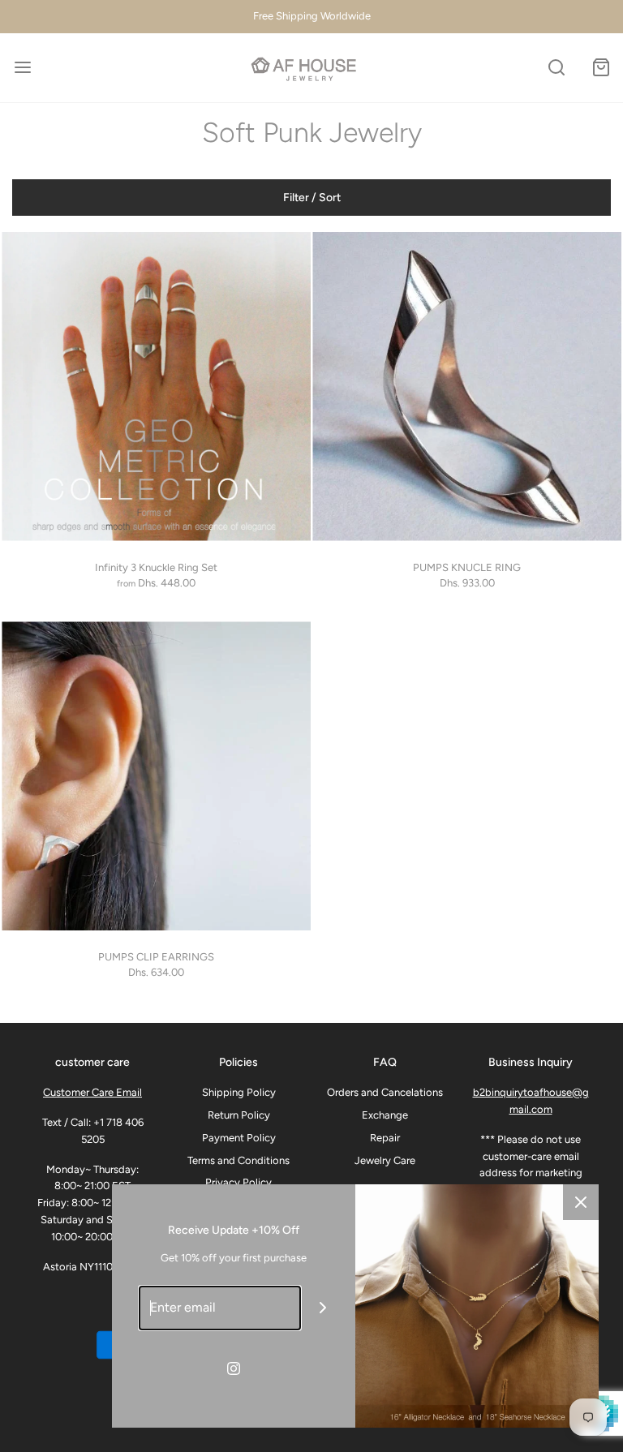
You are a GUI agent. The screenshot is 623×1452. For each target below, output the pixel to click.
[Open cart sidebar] (600, 67)
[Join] (323, 1308)
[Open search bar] (556, 67)
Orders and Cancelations (385, 1092)
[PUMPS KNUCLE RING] (466, 386)
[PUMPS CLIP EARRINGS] (156, 775)
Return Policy (239, 1115)
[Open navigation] (22, 67)
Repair (385, 1138)
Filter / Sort (312, 197)
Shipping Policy (239, 1092)
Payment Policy (239, 1138)
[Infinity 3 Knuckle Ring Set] (156, 386)
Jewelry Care (384, 1160)
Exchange (385, 1115)
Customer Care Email (92, 1092)
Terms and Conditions (238, 1160)
